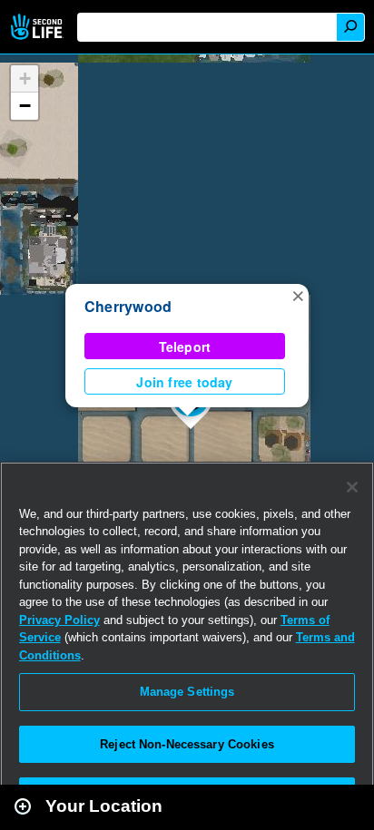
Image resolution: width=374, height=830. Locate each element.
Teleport (185, 346)
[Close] (352, 487)
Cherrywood (128, 306)
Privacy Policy (59, 620)
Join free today (184, 382)
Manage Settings (187, 691)
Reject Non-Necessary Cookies (187, 744)
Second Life (38, 27)
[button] (298, 295)
